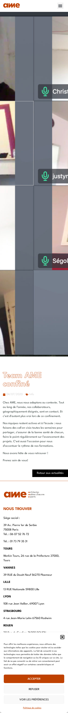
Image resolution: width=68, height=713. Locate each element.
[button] (62, 637)
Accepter (34, 679)
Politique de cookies (32, 708)
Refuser (34, 689)
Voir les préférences (34, 699)
